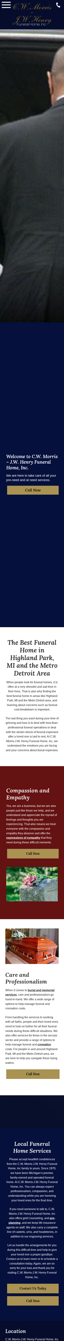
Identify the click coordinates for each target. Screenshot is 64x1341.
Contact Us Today (33, 1288)
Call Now (33, 490)
